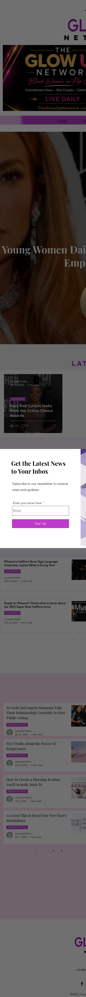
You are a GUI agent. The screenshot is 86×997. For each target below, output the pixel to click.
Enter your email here (27, 502)
